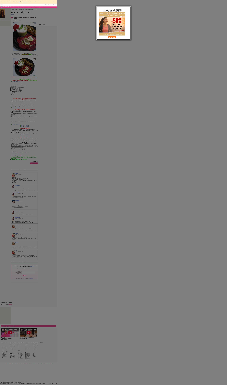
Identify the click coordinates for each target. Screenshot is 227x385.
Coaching (19, 6)
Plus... (44, 6)
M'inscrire (46, 4)
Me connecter (50, 4)
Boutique (40, 6)
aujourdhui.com (6, 7)
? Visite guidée (55, 4)
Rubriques (35, 6)
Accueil (14, 6)
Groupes (24, 6)
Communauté (29, 6)
